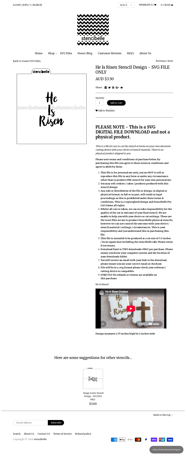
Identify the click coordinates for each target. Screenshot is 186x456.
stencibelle (40, 439)
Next (170, 60)
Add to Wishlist (106, 110)
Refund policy (83, 433)
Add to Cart (116, 103)
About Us (29, 433)
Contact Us (44, 433)
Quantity (100, 98)
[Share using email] (121, 87)
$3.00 (93, 404)
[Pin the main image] (113, 87)
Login (17, 4)
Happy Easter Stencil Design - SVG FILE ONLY (93, 396)
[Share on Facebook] (106, 87)
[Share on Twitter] (109, 87)
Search (16, 433)
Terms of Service (62, 433)
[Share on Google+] (117, 87)
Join (25, 4)
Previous (161, 60)
